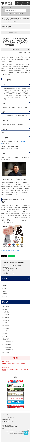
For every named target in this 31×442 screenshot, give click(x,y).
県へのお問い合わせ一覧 (7, 419)
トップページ (7, 18)
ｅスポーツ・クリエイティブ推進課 (11, 265)
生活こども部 (6, 314)
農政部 (5, 322)
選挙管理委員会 (7, 344)
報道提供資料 (14, 18)
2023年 (5, 291)
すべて (11, 13)
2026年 (5, 283)
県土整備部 (6, 328)
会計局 (5, 331)
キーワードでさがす (7, 7)
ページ (17, 13)
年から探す (5, 278)
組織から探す (6, 302)
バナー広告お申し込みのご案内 (9, 421)
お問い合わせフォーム (8, 273)
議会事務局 (6, 339)
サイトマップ (5, 414)
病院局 (5, 336)
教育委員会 (6, 352)
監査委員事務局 (7, 347)
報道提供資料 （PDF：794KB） (11, 250)
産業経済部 (6, 325)
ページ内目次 (15, 49)
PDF (21, 13)
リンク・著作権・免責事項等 (8, 417)
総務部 (5, 309)
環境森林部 (6, 320)
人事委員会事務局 (8, 341)
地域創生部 (6, 312)
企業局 (5, 333)
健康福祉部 (6, 317)
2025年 (5, 285)
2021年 (5, 296)
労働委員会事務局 (8, 349)
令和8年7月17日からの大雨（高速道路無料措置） (14, 363)
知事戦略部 (6, 306)
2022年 (5, 293)
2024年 (5, 288)
